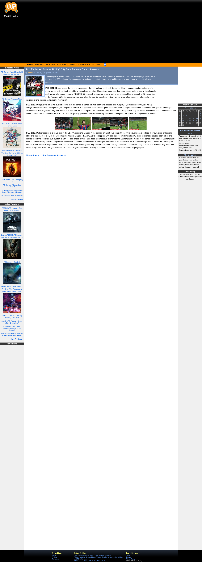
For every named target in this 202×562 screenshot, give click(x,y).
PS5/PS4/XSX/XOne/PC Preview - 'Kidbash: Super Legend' (12, 328)
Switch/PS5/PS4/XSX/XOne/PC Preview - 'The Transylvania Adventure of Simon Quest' (12, 289)
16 (180, 120)
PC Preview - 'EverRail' (12, 262)
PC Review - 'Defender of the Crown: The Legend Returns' (12, 191)
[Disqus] (101, 197)
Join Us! (128, 557)
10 (183, 118)
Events (73, 64)
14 (197, 118)
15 (200, 118)
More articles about (46, 155)
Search (96, 64)
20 (193, 120)
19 (190, 120)
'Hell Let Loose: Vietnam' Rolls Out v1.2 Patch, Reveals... (92, 561)
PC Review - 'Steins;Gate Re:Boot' (12, 186)
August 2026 (190, 108)
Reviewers (55, 559)
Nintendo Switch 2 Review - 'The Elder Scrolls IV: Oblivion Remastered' (12, 153)
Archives (55, 557)
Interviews (62, 64)
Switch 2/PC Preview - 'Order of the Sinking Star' (11, 322)
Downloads (84, 64)
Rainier (30, 73)
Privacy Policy (130, 559)
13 (193, 118)
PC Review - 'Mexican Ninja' (12, 99)
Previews (50, 64)
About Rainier (190, 155)
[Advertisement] (101, 40)
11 (186, 118)
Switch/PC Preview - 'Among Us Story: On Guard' (12, 317)
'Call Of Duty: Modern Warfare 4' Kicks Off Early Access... (92, 555)
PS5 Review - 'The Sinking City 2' (12, 181)
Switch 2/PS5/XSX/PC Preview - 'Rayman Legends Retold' (12, 334)
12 (190, 118)
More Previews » (17, 339)
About (128, 555)
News (54, 555)
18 (187, 120)
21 (197, 120)
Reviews (39, 64)
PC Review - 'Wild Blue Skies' (11, 196)
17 (183, 120)
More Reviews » (17, 199)
